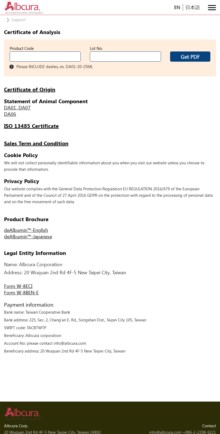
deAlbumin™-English (26, 230)
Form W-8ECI (18, 286)
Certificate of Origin (29, 89)
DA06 (10, 114)
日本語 (192, 7)
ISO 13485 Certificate (31, 126)
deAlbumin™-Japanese (28, 236)
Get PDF (190, 56)
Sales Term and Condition (36, 143)
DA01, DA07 (17, 107)
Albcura (23, 7)
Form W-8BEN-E (21, 292)
